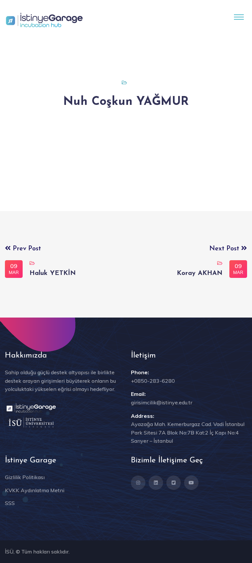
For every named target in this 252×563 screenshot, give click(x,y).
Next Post (225, 248)
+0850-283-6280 (153, 381)
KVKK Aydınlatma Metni (34, 490)
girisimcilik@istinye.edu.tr (161, 402)
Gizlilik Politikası (25, 477)
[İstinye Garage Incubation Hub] (44, 19)
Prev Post (26, 248)
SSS (10, 503)
